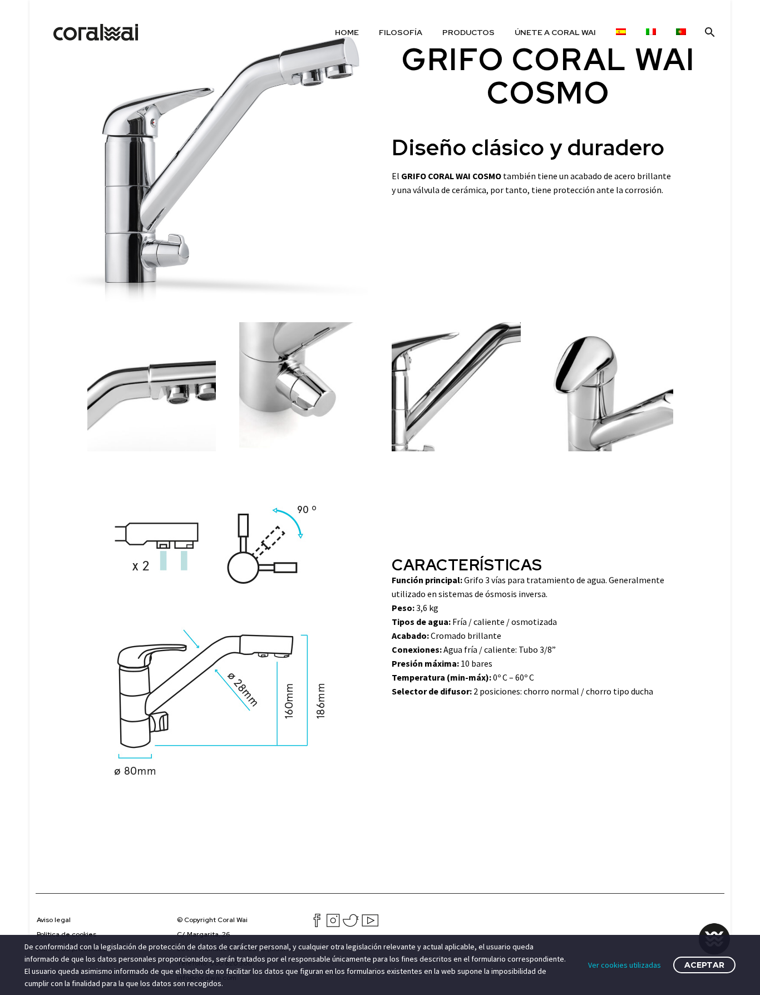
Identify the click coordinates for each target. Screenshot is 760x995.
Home (347, 32)
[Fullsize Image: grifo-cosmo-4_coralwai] (303, 386)
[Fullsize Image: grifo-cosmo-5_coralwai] (151, 386)
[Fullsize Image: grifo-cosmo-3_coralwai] (456, 386)
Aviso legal (54, 919)
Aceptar (704, 965)
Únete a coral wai (555, 32)
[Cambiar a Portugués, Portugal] (681, 32)
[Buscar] (708, 32)
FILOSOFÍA (400, 32)
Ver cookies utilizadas (624, 965)
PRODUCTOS (468, 32)
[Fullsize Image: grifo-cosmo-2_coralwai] (608, 386)
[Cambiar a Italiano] (651, 32)
